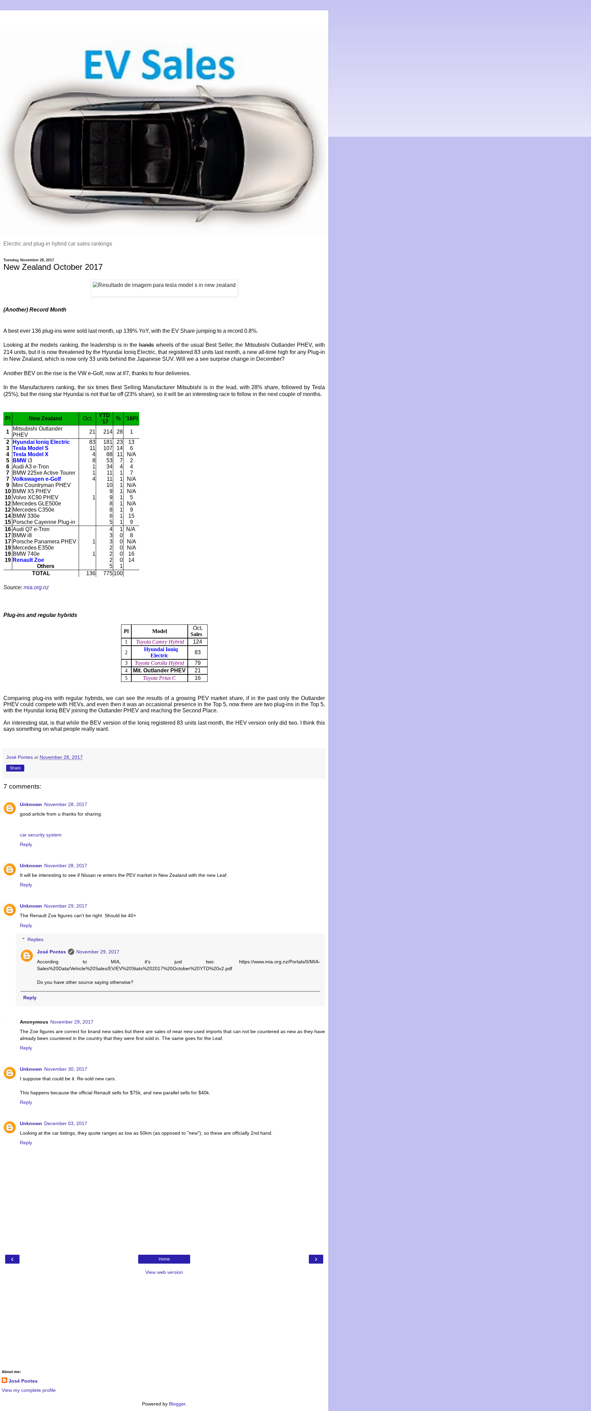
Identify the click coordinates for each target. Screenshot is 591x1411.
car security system (41, 835)
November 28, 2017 (65, 804)
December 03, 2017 (65, 1123)
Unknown (31, 804)
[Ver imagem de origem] (164, 285)
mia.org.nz (36, 587)
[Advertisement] (164, 18)
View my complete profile (29, 1390)
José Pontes (51, 951)
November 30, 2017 (65, 1069)
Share (15, 768)
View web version (164, 1272)
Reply (26, 844)
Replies (35, 939)
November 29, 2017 (65, 906)
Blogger (177, 1404)
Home (164, 1259)
